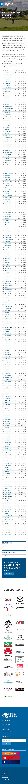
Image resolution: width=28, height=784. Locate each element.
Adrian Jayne (7, 97)
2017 (4, 546)
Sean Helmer (7, 295)
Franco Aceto (8, 120)
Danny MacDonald (9, 74)
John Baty (7, 104)
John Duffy (7, 156)
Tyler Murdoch (8, 396)
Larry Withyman (8, 208)
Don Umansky (8, 438)
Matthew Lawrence (9, 519)
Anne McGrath (8, 179)
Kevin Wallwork (8, 166)
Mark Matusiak (8, 162)
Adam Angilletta (8, 392)
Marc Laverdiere (8, 327)
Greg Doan (7, 350)
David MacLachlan (8, 379)
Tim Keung (7, 528)
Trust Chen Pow (8, 377)
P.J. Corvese (7, 100)
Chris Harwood (8, 318)
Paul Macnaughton (9, 285)
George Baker (8, 339)
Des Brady (7, 183)
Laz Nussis (7, 220)
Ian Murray (7, 129)
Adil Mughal (7, 444)
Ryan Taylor (7, 83)
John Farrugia (7, 164)
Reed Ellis (7, 337)
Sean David (7, 475)
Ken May (7, 346)
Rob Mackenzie (8, 333)
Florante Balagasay (9, 239)
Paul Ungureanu (8, 463)
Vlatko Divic (7, 373)
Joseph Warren (8, 272)
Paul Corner (7, 302)
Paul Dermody (8, 249)
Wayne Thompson (9, 389)
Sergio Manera (8, 314)
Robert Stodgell (8, 181)
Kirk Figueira (7, 264)
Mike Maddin (7, 175)
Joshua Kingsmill (8, 143)
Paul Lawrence (8, 283)
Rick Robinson (8, 530)
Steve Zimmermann (9, 118)
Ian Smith (7, 488)
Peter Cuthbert (8, 291)
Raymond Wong (8, 77)
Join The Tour (9, 573)
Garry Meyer (7, 500)
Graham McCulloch (9, 106)
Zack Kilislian (7, 513)
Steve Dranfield (8, 268)
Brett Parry (7, 171)
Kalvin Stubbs (8, 356)
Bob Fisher (7, 352)
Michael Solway (8, 216)
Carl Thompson (8, 469)
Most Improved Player (7, 555)
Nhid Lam (7, 226)
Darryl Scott (7, 431)
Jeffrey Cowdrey (8, 398)
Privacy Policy (5, 777)
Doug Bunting (8, 237)
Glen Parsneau (8, 448)
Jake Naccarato (8, 210)
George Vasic (8, 114)
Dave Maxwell (8, 325)
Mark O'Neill (7, 310)
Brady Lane (7, 421)
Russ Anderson (8, 494)
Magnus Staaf (8, 293)
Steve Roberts (8, 419)
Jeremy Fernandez (9, 173)
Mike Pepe (7, 320)
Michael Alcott (8, 245)
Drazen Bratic (8, 81)
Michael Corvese (8, 152)
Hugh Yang (7, 158)
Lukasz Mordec (8, 247)
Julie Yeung (7, 139)
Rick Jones (7, 133)
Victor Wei (7, 297)
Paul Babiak (7, 341)
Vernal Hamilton (8, 141)
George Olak (7, 287)
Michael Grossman (9, 108)
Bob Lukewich (8, 371)
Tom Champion (8, 375)
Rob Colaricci (7, 425)
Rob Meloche (7, 440)
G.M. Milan (7, 274)
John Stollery (7, 502)
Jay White (7, 366)
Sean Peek (7, 279)
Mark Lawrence (8, 442)
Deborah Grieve (8, 203)
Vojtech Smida (8, 231)
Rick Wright (7, 300)
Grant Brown (7, 358)
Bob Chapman (8, 125)
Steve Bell (7, 222)
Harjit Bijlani (7, 525)
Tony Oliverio (8, 256)
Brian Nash (7, 312)
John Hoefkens (8, 385)
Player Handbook (7, 727)
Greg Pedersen (8, 435)
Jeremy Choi (7, 369)
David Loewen (8, 329)
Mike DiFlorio (7, 262)
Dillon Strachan (8, 492)
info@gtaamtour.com (6, 773)
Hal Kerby (7, 521)
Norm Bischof (8, 146)
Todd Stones (7, 251)
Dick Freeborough (8, 515)
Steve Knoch (7, 484)
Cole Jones (7, 406)
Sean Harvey (7, 400)
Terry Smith (7, 127)
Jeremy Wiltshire (8, 160)
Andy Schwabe (8, 348)
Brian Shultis (7, 112)
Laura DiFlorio (8, 214)
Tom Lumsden (8, 412)
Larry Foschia (7, 362)
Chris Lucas (7, 404)
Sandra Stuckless (8, 197)
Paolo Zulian (7, 199)
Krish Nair (7, 394)
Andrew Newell (8, 465)
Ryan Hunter (7, 532)
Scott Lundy (7, 228)
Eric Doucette (8, 509)
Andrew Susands (8, 185)
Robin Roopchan (8, 490)
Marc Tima (7, 467)
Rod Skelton (7, 360)
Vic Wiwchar (7, 423)
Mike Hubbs (7, 79)
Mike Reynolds (8, 218)
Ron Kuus (7, 72)
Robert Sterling (8, 89)
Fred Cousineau (8, 201)
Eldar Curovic (7, 316)
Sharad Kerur (7, 402)
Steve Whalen (8, 243)
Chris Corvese (8, 148)
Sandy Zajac (7, 258)
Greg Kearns (7, 446)
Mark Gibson (7, 177)
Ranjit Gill (7, 511)
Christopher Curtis (9, 116)
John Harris (7, 135)
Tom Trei (7, 343)
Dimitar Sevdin (8, 154)
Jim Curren (7, 479)
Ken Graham (7, 241)
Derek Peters (8, 93)
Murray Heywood (8, 205)
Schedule (4, 726)
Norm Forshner (8, 281)
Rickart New (7, 254)
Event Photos (6, 729)
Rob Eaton (7, 102)
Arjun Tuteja (7, 505)
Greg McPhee (8, 534)
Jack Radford (7, 91)
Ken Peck (7, 331)
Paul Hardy (7, 427)
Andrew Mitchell (8, 306)
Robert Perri (7, 473)
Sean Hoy (7, 471)
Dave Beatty (7, 193)
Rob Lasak (7, 191)
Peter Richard (8, 429)
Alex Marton (7, 304)
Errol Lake (7, 417)
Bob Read (7, 461)
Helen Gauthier (8, 507)
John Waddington (8, 433)
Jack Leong (7, 456)
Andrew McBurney (9, 212)
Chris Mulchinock (8, 137)
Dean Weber (7, 85)
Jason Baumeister (8, 323)
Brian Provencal (8, 381)
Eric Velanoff (7, 95)
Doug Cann (7, 266)
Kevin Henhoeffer (8, 235)
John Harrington (8, 496)
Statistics (6, 19)
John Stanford (8, 131)
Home (3, 19)
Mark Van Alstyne (8, 277)
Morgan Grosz (8, 364)
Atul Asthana (7, 233)
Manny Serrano (8, 224)
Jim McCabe (7, 110)
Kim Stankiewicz (8, 195)
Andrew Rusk (8, 477)
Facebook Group (6, 731)
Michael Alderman (8, 289)
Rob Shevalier (8, 517)
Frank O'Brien (8, 308)
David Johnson (8, 87)
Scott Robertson (8, 486)
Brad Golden (7, 150)
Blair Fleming (7, 408)
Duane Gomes (8, 450)
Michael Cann (8, 498)
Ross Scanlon (7, 482)
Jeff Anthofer (8, 335)
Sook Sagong (7, 169)
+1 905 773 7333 (5, 775)
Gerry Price (7, 383)
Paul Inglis (7, 260)
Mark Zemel (7, 270)
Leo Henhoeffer (8, 458)
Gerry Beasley (8, 354)
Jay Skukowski (8, 452)
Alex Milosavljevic (8, 454)
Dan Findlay (7, 415)
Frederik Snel (7, 123)
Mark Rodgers (8, 523)
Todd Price (7, 387)
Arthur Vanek (8, 410)
